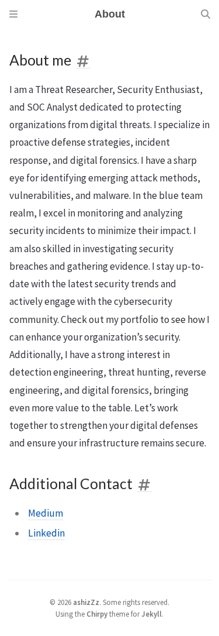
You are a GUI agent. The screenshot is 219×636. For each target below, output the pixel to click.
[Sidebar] (13, 14)
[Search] (205, 14)
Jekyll (151, 613)
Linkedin (46, 533)
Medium (45, 513)
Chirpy (96, 613)
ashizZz (86, 602)
